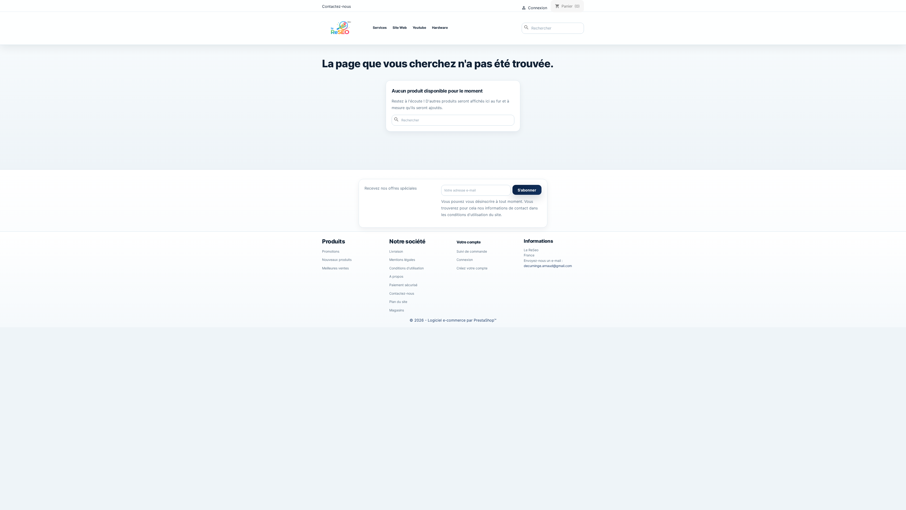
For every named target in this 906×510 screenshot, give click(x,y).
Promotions (330, 251)
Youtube (419, 28)
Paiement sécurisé (403, 285)
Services (380, 28)
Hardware (440, 28)
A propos (396, 276)
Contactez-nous (336, 6)
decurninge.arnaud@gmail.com (548, 266)
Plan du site (398, 302)
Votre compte (469, 242)
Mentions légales (402, 260)
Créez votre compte (472, 268)
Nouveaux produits (337, 260)
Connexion (465, 260)
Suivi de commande (472, 251)
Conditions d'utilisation (406, 268)
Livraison (396, 251)
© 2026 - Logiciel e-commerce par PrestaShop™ (453, 320)
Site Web (400, 28)
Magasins (396, 310)
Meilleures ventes (335, 268)
